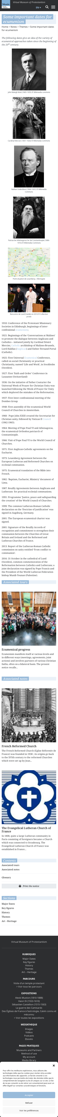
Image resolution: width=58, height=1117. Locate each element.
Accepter (29, 1095)
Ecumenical (30, 357)
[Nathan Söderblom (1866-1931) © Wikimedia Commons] (29, 166)
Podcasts (29, 1035)
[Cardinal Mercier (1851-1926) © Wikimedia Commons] (29, 118)
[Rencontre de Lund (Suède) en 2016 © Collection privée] (29, 298)
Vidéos (29, 1032)
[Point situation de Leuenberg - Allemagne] (29, 262)
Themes (23, 26)
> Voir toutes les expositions (29, 1017)
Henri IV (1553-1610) (29, 1001)
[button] (53, 1065)
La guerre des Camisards (29, 1007)
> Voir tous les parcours (29, 986)
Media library (29, 1060)
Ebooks (29, 1039)
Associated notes (10, 869)
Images (29, 1029)
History (6, 912)
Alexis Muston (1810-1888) (29, 997)
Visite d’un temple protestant (29, 983)
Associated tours (10, 865)
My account (29, 1056)
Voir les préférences (29, 1110)
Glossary (6, 877)
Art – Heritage (29, 972)
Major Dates (8, 903)
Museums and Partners (29, 1050)
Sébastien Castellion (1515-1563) (29, 1004)
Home (5, 26)
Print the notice (30, 886)
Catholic (15, 345)
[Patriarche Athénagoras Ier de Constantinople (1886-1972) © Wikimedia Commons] (29, 217)
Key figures (8, 908)
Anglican (21, 348)
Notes (14, 26)
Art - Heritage (9, 921)
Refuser (29, 1102)
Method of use (29, 1053)
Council (47, 419)
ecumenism (21, 329)
